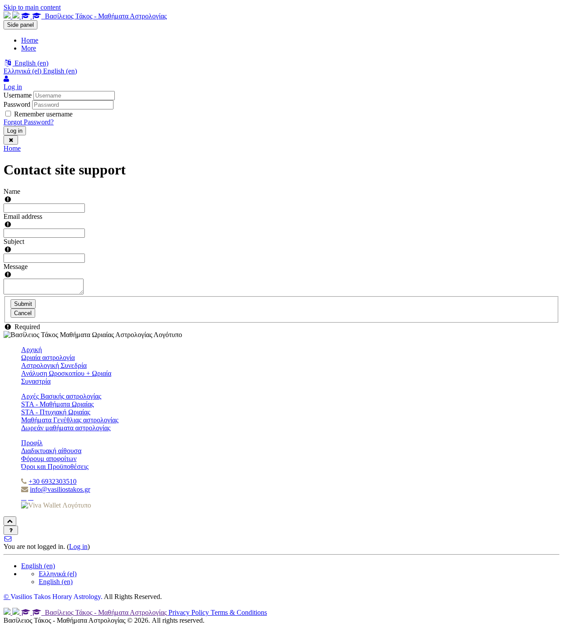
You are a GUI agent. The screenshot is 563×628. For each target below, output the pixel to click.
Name (12, 191)
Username (18, 95)
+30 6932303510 (53, 481)
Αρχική (31, 349)
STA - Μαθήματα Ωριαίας (57, 404)
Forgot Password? (29, 122)
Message (16, 266)
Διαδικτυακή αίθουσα (51, 450)
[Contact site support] (8, 538)
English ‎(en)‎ (38, 566)
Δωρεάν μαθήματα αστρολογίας (65, 428)
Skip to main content (32, 7)
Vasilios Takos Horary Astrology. (56, 596)
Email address (23, 216)
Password (17, 104)
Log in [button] (13, 87)
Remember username (43, 114)
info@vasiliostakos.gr (60, 489)
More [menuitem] (28, 48)
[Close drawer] (11, 140)
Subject (14, 241)
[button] (26, 63)
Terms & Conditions (239, 612)
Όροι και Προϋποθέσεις (54, 466)
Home (12, 148)
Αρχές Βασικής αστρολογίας (61, 396)
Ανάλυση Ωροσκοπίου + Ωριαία (66, 373)
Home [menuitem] (29, 40)
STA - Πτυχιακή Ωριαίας (55, 412)
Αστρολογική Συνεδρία (54, 365)
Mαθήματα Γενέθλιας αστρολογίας (69, 420)
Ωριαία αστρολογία (48, 357)
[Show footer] (11, 530)
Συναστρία (36, 381)
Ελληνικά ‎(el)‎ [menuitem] (23, 71)
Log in (14, 130)
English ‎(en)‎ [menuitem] (60, 71)
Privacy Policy (189, 612)
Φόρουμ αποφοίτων (49, 458)
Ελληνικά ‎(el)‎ (58, 573)
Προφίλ (32, 442)
